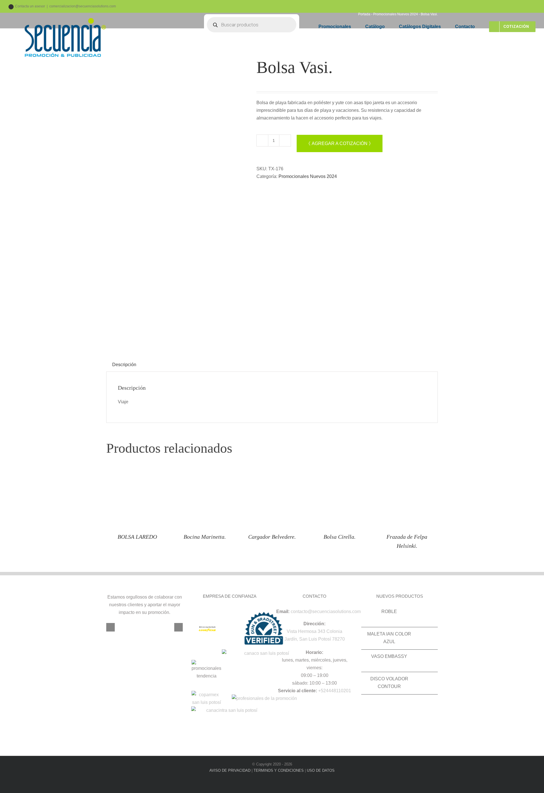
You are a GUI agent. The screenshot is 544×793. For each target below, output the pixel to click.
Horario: (314, 652)
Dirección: (314, 623)
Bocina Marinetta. (205, 537)
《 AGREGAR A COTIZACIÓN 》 (339, 143)
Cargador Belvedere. (272, 537)
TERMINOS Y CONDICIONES (279, 770)
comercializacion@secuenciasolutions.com (82, 6)
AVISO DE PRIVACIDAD (229, 770)
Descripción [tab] (124, 364)
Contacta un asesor (30, 6)
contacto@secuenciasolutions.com (326, 611)
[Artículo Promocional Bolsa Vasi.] (177, 199)
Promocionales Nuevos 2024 (308, 176)
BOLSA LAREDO (137, 537)
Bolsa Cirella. (340, 537)
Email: (283, 611)
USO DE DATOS (321, 770)
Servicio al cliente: (297, 690)
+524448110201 (334, 690)
